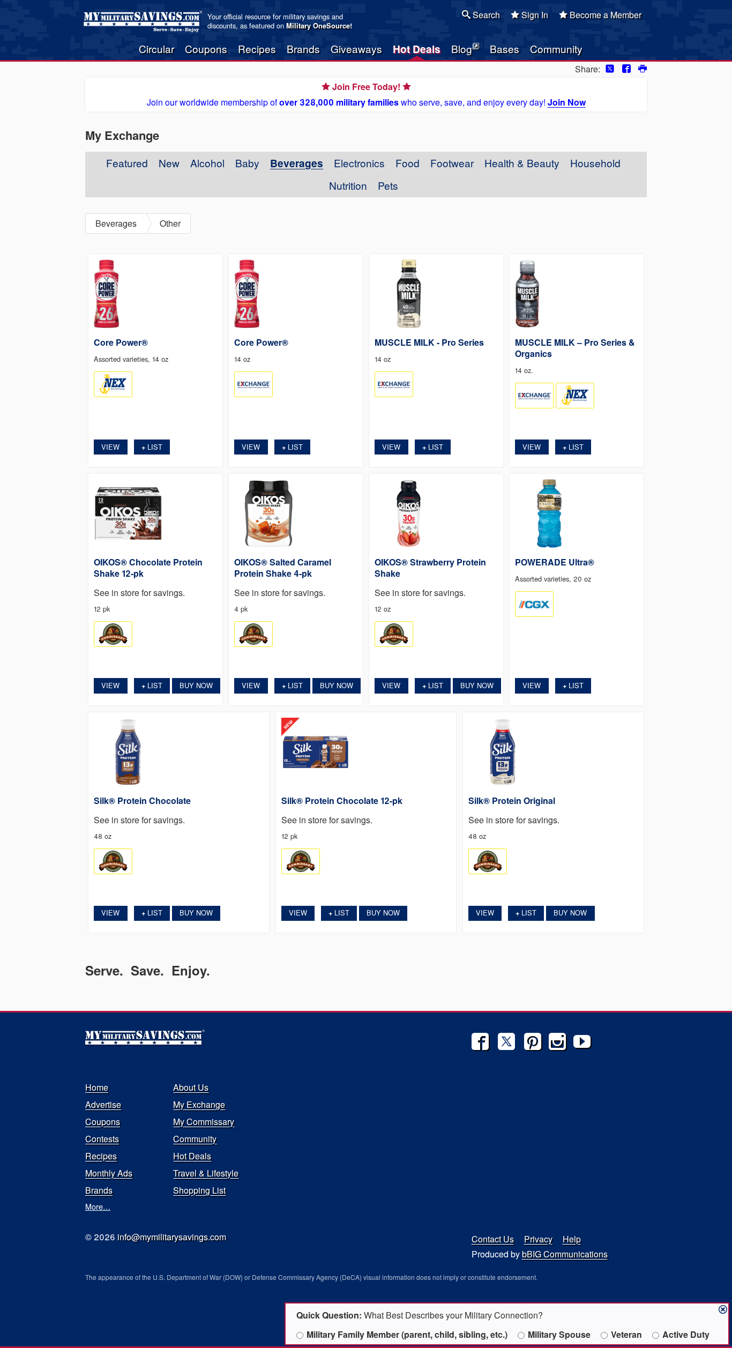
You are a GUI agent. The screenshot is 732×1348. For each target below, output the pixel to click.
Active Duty (685, 1334)
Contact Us (493, 1239)
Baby (247, 162)
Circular (156, 48)
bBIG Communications (565, 1254)
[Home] (144, 21)
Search (485, 15)
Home (96, 1087)
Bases (504, 48)
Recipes (257, 48)
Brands (303, 48)
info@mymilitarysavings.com (171, 1237)
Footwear (452, 162)
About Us (190, 1087)
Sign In (533, 15)
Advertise (103, 1104)
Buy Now (196, 685)
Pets (388, 185)
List (151, 447)
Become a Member (604, 15)
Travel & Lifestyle (205, 1173)
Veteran (626, 1334)
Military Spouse (559, 1334)
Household (595, 162)
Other (170, 223)
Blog (461, 48)
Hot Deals (416, 48)
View (110, 447)
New (169, 162)
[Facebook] (480, 1041)
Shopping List (199, 1190)
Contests (102, 1139)
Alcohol (207, 162)
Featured (127, 162)
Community (556, 48)
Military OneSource (318, 26)
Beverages (296, 162)
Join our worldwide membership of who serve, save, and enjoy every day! (366, 94)
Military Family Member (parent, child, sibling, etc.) (407, 1334)
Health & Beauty (521, 162)
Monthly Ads (108, 1173)
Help (572, 1239)
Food (407, 162)
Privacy (538, 1239)
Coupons (206, 48)
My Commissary (203, 1121)
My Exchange (199, 1104)
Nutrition (348, 185)
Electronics (359, 162)
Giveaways (356, 48)
